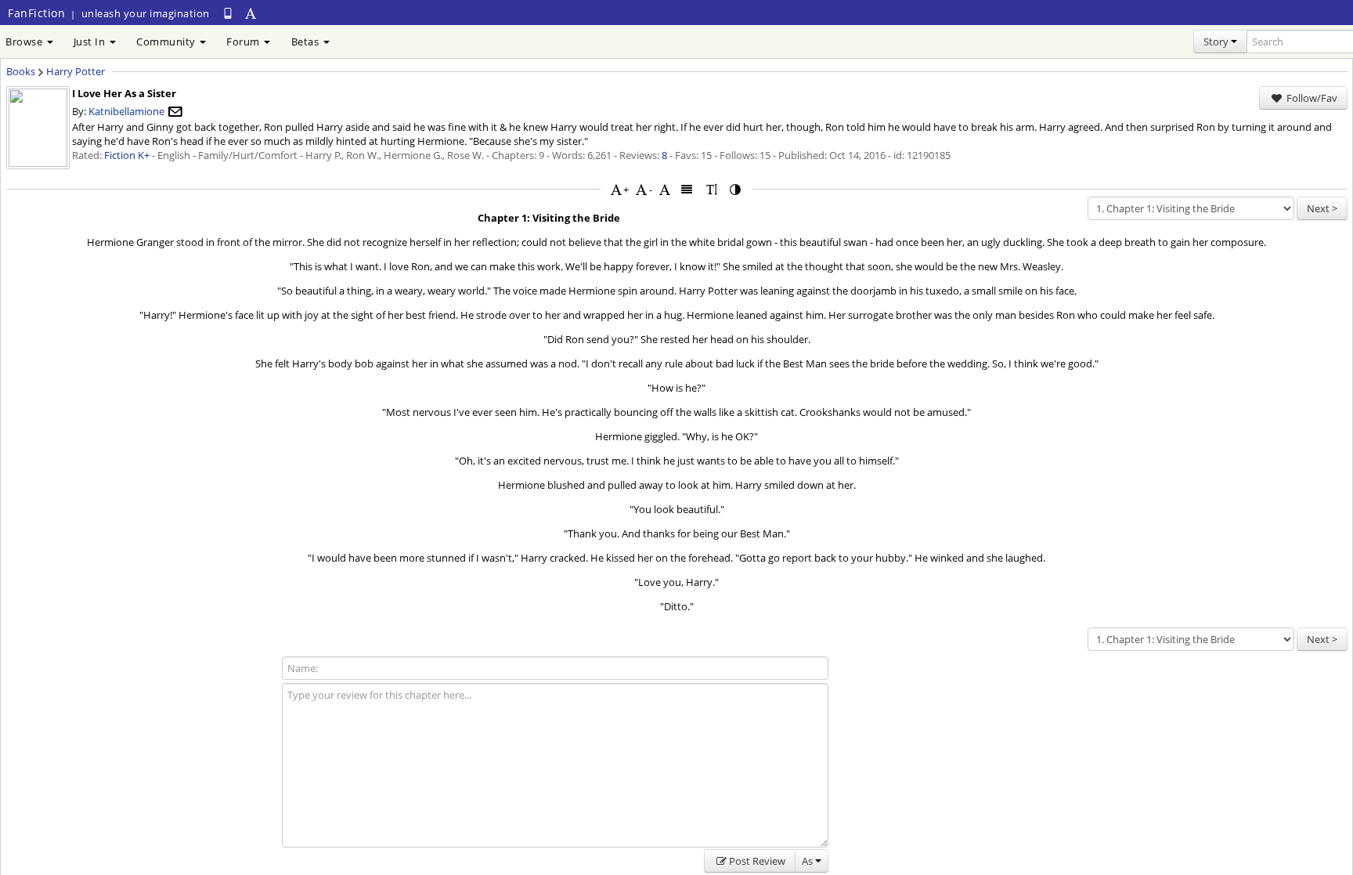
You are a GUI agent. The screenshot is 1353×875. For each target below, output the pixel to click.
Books (20, 71)
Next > (1322, 208)
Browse (25, 41)
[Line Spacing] (712, 189)
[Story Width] (687, 189)
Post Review (757, 861)
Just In (91, 41)
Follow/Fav (1310, 98)
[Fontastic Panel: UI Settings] (251, 12)
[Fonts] (665, 189)
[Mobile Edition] (228, 12)
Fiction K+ (127, 155)
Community (167, 41)
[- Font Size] (641, 189)
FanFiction (36, 12)
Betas (306, 41)
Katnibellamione (126, 111)
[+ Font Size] (616, 189)
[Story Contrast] (736, 189)
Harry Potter (75, 71)
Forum (244, 41)
